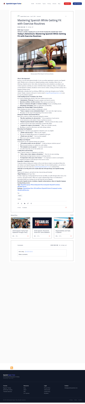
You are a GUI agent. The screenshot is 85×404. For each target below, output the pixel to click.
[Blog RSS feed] (11, 368)
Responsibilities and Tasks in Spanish (63, 231)
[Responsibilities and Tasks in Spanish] (63, 222)
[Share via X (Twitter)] (21, 203)
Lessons (19, 199)
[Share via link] (28, 203)
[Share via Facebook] (18, 203)
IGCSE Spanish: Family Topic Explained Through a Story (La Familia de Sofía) (20, 231)
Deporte (19, 195)
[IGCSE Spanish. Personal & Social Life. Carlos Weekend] (42, 222)
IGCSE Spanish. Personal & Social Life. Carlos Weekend (41, 231)
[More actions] (66, 16)
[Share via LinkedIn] (24, 203)
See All (72, 215)
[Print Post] (31, 203)
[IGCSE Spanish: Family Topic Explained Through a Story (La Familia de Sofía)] (20, 222)
